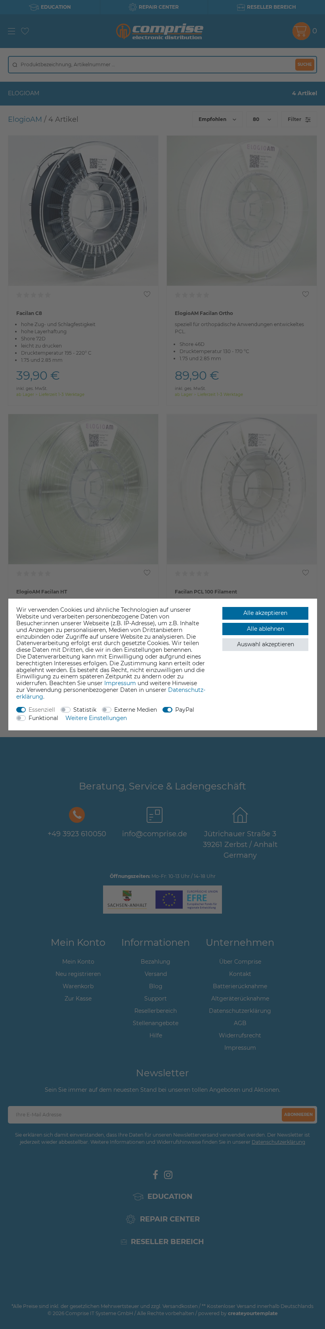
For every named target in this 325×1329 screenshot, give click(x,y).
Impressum (120, 683)
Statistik (84, 709)
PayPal (184, 709)
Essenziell (42, 709)
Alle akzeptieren (265, 612)
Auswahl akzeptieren (265, 644)
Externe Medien (135, 709)
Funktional (43, 718)
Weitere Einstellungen (96, 718)
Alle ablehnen (265, 628)
